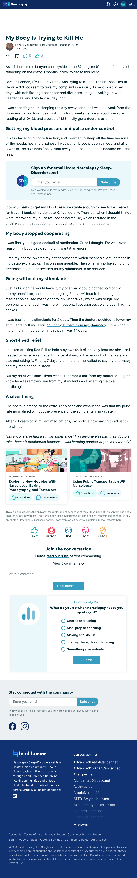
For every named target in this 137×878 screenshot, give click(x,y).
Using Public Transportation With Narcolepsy (100, 483)
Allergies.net (83, 774)
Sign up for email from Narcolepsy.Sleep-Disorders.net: (71, 170)
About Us (15, 834)
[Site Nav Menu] (131, 4)
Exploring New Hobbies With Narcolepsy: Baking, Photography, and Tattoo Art (32, 485)
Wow (83, 532)
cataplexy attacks (26, 263)
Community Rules (76, 839)
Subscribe (108, 182)
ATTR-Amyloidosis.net (91, 799)
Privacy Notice (106, 189)
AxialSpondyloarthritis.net (94, 805)
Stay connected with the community (41, 692)
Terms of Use (44, 193)
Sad (66, 532)
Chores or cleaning (81, 621)
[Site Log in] (116, 4)
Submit (86, 660)
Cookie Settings (51, 839)
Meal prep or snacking (84, 628)
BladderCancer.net (88, 811)
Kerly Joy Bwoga (28, 44)
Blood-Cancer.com (88, 817)
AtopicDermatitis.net (90, 793)
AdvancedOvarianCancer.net (96, 768)
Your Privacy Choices (23, 839)
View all (82, 824)
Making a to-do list (81, 635)
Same (101, 532)
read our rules (58, 556)
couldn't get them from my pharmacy (76, 325)
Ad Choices (99, 839)
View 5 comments (67, 563)
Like (32, 532)
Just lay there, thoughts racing (90, 642)
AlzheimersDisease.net (91, 781)
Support (50, 532)
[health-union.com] (30, 754)
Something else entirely (85, 649)
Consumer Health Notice (84, 834)
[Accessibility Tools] (108, 4)
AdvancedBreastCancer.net (95, 762)
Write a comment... (23, 574)
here (118, 519)
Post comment (68, 586)
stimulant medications (90, 223)
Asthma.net (82, 787)
